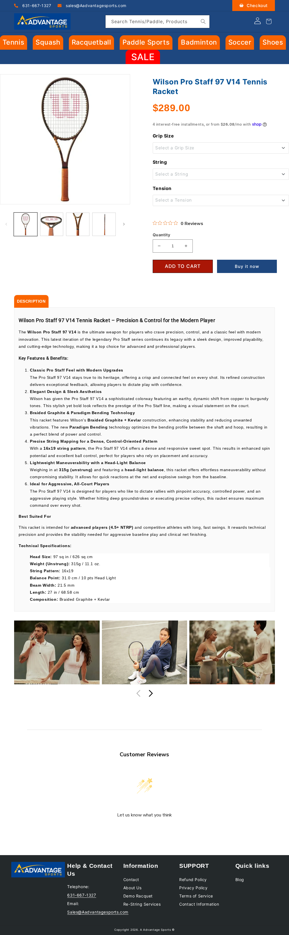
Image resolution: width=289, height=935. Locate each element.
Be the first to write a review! (144, 830)
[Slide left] (6, 224)
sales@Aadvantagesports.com (95, 5)
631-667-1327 (36, 5)
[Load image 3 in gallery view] (77, 224)
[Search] (203, 21)
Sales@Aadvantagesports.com (97, 912)
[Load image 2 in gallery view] (52, 224)
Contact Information (199, 904)
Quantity (161, 234)
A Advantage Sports (155, 929)
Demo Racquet (138, 896)
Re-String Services (142, 904)
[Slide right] (124, 224)
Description (31, 301)
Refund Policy (193, 879)
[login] (257, 22)
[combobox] (157, 21)
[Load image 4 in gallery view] (104, 224)
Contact (131, 879)
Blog (239, 879)
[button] (48, 42)
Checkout (257, 5)
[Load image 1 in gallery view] (25, 224)
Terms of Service (196, 896)
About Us (132, 887)
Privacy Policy (193, 887)
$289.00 (171, 107)
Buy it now (247, 266)
